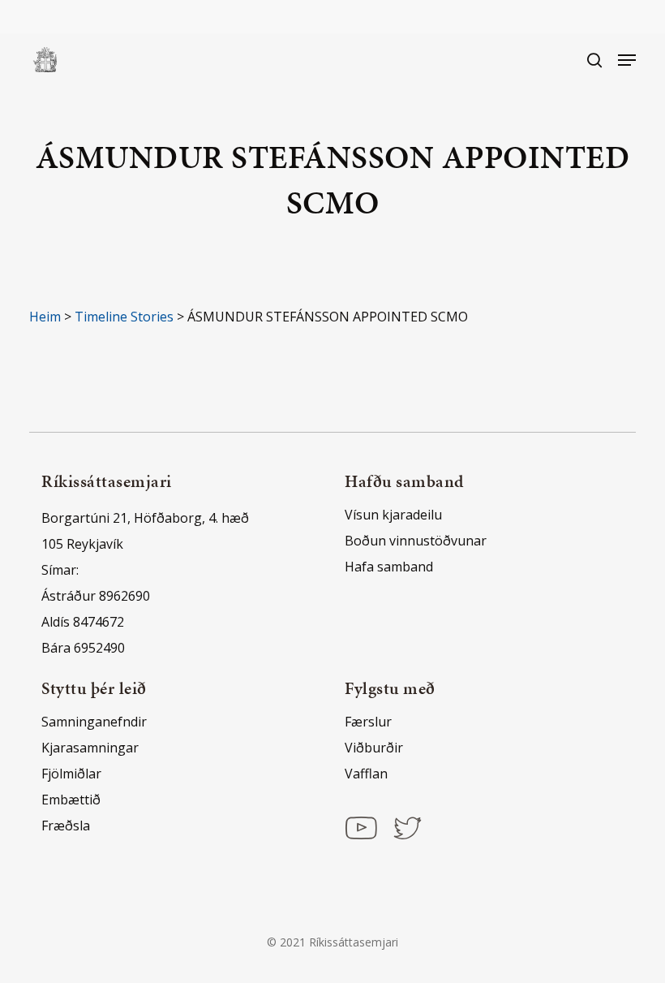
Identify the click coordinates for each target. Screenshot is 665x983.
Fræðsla (65, 825)
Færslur (368, 722)
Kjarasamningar (90, 748)
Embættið (71, 799)
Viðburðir (374, 748)
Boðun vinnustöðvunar (416, 541)
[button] (627, 60)
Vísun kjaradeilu (393, 515)
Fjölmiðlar (71, 774)
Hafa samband (389, 567)
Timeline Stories (124, 317)
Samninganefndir (94, 722)
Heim (45, 317)
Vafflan (366, 774)
